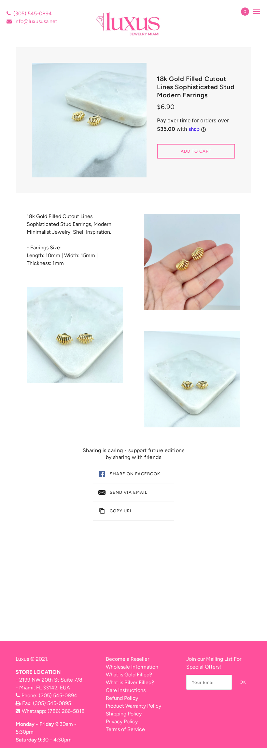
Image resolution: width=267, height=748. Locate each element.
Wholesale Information (132, 667)
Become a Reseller (127, 659)
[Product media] (75, 335)
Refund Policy (122, 698)
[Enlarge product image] (89, 120)
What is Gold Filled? (129, 675)
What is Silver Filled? (130, 682)
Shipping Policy (124, 714)
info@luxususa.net (35, 21)
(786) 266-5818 (66, 711)
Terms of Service (125, 729)
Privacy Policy (122, 721)
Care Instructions (126, 690)
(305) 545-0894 (32, 13)
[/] (129, 23)
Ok (243, 682)
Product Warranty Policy (133, 706)
